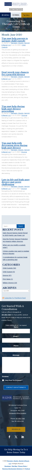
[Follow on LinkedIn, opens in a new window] (22, 437)
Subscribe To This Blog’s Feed (15, 298)
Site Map (14, 466)
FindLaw (27, 468)
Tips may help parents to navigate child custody (15, 39)
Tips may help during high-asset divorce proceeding (13, 108)
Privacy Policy (22, 466)
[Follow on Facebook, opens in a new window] (9, 437)
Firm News (6, 279)
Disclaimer (5, 376)
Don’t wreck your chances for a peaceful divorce (15, 73)
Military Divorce (8, 283)
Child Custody (8, 268)
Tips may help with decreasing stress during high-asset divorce (14, 145)
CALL (28, 15)
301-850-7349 (6, 315)
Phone (16, 346)
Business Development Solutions (12, 468)
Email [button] (17, 15)
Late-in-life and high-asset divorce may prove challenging (16, 182)
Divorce (24, 115)
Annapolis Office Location (17, 413)
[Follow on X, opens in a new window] (16, 437)
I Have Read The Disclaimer (14, 380)
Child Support (7, 272)
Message (16, 355)
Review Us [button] (16, 429)
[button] (5, 14)
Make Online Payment (16, 9)
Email (16, 336)
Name (16, 327)
